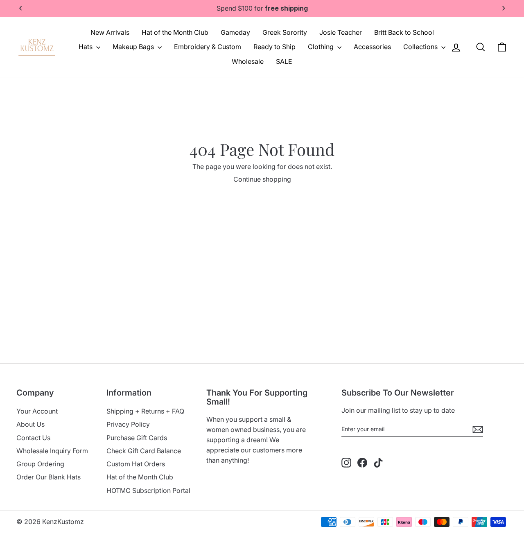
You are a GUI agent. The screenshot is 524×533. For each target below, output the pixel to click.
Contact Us (33, 438)
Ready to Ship (274, 47)
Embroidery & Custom (207, 47)
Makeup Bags (134, 47)
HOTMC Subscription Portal (148, 490)
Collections (421, 47)
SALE (284, 61)
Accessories (372, 47)
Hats (86, 47)
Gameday (235, 32)
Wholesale (248, 61)
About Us (30, 424)
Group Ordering (40, 464)
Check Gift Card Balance (143, 451)
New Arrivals (109, 32)
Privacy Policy (128, 424)
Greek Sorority (284, 32)
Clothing (321, 47)
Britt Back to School (404, 32)
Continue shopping (262, 179)
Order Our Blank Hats (48, 477)
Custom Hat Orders (135, 464)
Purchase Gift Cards (136, 438)
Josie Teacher (340, 32)
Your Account (37, 411)
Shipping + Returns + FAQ (145, 411)
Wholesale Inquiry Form (52, 451)
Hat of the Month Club (175, 32)
